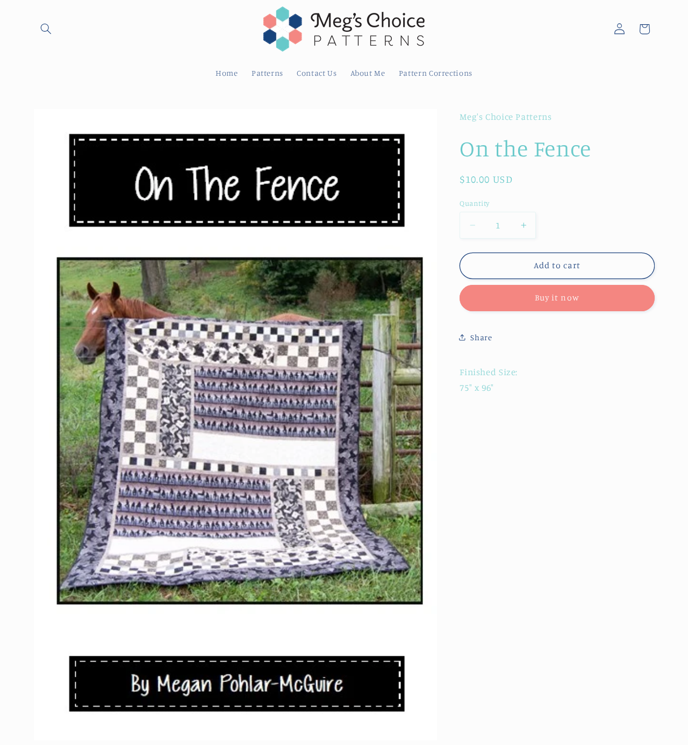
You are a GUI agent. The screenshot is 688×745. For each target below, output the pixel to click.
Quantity (474, 202)
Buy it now (557, 297)
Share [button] (481, 337)
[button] (46, 29)
